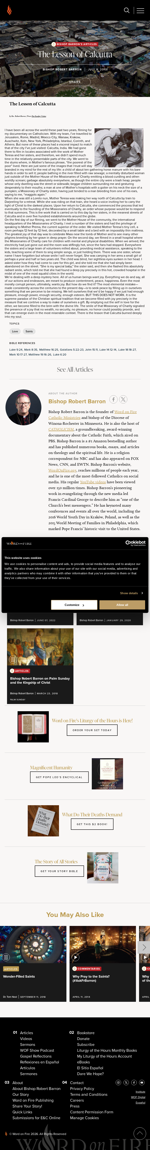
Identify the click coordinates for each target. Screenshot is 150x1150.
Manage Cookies (84, 1118)
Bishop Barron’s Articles (77, 44)
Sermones (28, 1074)
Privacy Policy (82, 1088)
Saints (29, 331)
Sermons (27, 1044)
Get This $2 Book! (92, 824)
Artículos (27, 1068)
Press (74, 1106)
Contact (77, 1083)
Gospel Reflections (36, 1056)
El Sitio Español (90, 1068)
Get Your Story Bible (59, 871)
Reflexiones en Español (39, 1062)
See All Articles (75, 369)
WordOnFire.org (62, 470)
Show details (129, 593)
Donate (83, 1039)
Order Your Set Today (92, 730)
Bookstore (86, 1033)
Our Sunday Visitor (39, 116)
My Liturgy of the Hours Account (104, 1056)
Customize (72, 604)
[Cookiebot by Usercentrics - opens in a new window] (128, 543)
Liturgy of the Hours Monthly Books (107, 1050)
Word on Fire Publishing (33, 1100)
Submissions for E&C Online (36, 1118)
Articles (26, 1033)
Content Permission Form (91, 1112)
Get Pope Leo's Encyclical (59, 777)
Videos (26, 1039)
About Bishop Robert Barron (36, 1088)
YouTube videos (93, 482)
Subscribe (86, 1044)
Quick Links (22, 1112)
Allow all (122, 604)
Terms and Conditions (88, 1094)
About (17, 1083)
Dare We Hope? (90, 1074)
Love (15, 331)
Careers (77, 1100)
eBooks (83, 1062)
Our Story (20, 1094)
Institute (140, 1092)
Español (140, 1103)
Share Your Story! (27, 1106)
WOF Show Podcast (37, 1050)
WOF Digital (138, 1097)
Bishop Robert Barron (62, 69)
